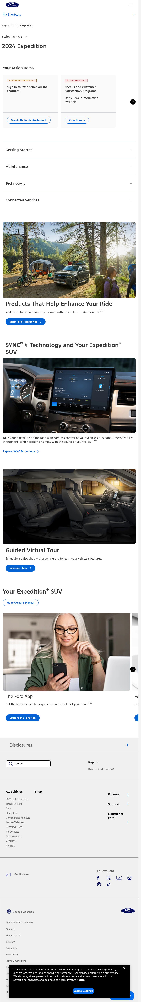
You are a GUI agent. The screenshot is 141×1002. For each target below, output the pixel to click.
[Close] (124, 971)
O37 (101, 311)
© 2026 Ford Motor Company (19, 922)
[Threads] (99, 884)
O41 (96, 440)
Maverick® (107, 769)
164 (90, 703)
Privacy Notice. (76, 979)
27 (92, 440)
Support (7, 25)
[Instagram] (129, 878)
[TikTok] (109, 884)
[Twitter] (109, 878)
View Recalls (77, 120)
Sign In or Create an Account (28, 120)
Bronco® (94, 769)
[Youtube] (119, 878)
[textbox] (28, 764)
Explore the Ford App (23, 717)
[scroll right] (133, 102)
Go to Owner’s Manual (20, 602)
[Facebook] (99, 878)
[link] (10, 929)
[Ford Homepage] (128, 910)
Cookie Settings (83, 991)
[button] (45, 793)
